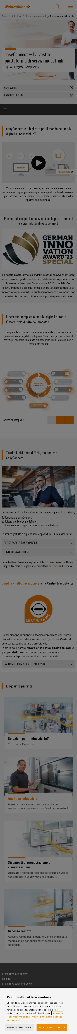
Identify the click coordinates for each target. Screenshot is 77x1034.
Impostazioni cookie (19, 1027)
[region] (38, 1011)
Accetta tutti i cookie (51, 1027)
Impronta (57, 1013)
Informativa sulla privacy (23, 1016)
